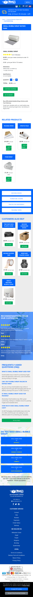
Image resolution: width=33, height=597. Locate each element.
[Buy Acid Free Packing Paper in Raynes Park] (8, 135)
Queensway (16, 545)
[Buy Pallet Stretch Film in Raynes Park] (24, 135)
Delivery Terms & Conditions (16, 555)
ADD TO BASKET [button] (9, 148)
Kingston (16, 540)
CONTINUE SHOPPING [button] (10, 89)
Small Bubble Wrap (8, 21)
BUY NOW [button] (8, 244)
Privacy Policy (26, 585)
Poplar (16, 538)
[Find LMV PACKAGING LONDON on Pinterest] (19, 504)
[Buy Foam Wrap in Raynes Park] (8, 166)
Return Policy (16, 558)
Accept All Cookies (16, 589)
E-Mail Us (17, 499)
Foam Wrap (9, 157)
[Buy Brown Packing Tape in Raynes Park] (8, 263)
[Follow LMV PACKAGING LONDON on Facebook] (13, 504)
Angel (16, 535)
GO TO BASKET (9, 95)
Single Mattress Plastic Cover (8, 282)
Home (3, 19)
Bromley (16, 543)
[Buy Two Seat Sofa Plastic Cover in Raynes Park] (8, 234)
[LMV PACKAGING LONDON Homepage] (8, 2)
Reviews (16, 517)
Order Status (16, 523)
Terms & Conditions (16, 553)
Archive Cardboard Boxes (24, 226)
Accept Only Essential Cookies (16, 593)
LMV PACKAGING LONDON (21, 575)
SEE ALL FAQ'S (16, 420)
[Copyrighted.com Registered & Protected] (16, 568)
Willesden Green (16, 532)
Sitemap (16, 525)
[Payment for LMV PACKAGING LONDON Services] (16, 572)
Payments (16, 520)
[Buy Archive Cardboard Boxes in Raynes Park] (24, 236)
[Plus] (16, 80)
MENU (28, 2)
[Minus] (11, 80)
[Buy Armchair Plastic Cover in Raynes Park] (24, 263)
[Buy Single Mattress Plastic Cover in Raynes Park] (8, 292)
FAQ (16, 515)
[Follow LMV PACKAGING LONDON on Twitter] (16, 504)
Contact (16, 512)
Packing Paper (9, 126)
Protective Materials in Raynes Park (14, 19)
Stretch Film (24, 126)
